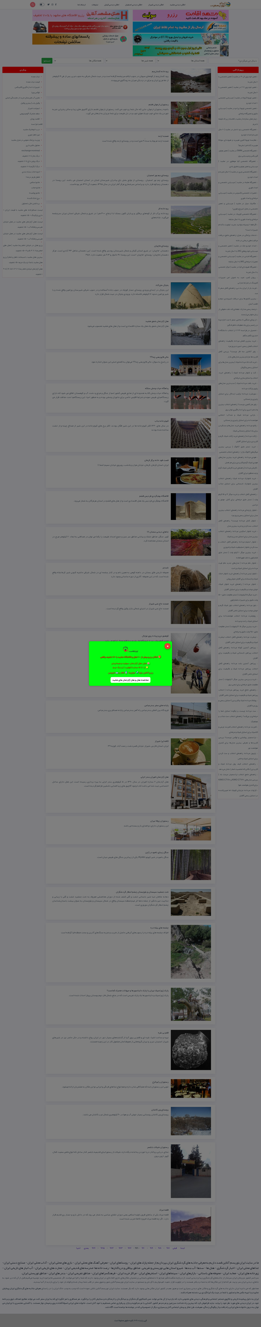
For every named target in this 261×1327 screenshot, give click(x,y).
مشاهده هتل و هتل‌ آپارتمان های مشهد (130, 680)
